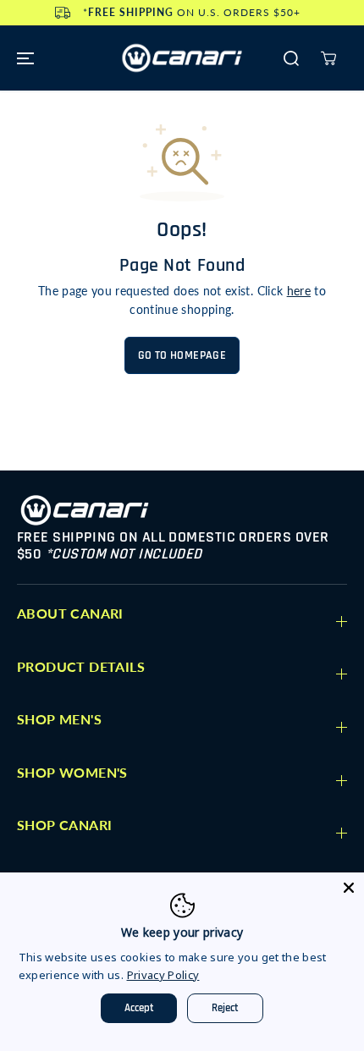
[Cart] (328, 58)
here (299, 290)
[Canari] (182, 58)
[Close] (348, 887)
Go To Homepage (182, 355)
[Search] (291, 58)
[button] (23, 58)
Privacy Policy (163, 974)
